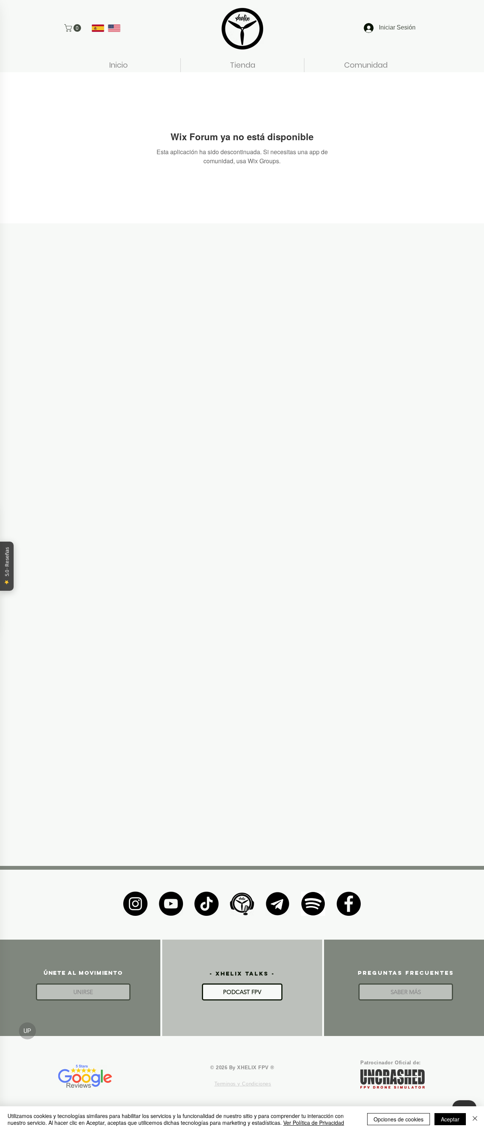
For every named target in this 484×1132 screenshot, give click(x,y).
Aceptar (450, 1119)
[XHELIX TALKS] (242, 904)
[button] (73, 28)
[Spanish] (98, 28)
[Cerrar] (474, 1119)
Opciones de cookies (399, 1119)
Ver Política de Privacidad (313, 1122)
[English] (114, 28)
